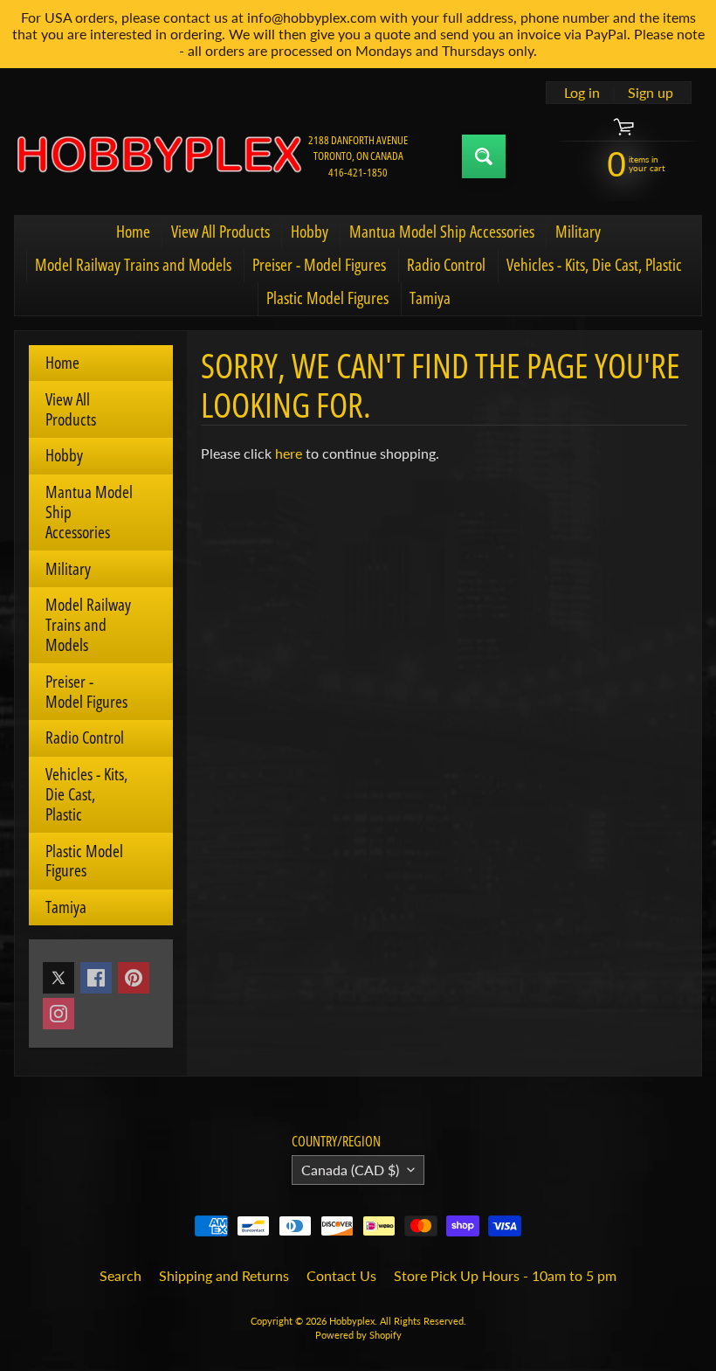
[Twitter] (58, 978)
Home (133, 231)
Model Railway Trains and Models (133, 264)
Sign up (650, 93)
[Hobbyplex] (158, 156)
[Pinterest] (133, 978)
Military (578, 231)
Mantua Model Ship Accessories (441, 231)
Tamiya (430, 298)
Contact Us (341, 1275)
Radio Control (446, 264)
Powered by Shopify (358, 1334)
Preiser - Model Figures (319, 264)
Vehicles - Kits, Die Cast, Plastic (594, 264)
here (288, 453)
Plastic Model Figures (327, 298)
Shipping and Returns (224, 1275)
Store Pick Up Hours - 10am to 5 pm (505, 1275)
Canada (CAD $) (350, 1169)
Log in (582, 93)
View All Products (220, 231)
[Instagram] (58, 1013)
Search (120, 1275)
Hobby (309, 231)
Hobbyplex (352, 1320)
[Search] (484, 156)
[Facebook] (96, 978)
